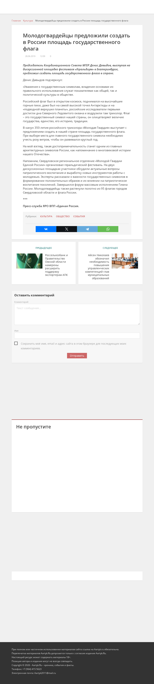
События (79, 216)
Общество (63, 216)
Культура (46, 216)
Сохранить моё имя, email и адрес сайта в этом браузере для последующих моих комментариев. (73, 344)
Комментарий (21, 301)
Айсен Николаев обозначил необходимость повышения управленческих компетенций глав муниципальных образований (97, 266)
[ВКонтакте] (46, 229)
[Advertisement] (77, 390)
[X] (66, 229)
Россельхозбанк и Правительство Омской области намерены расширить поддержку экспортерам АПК (56, 265)
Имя (16, 330)
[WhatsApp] (108, 229)
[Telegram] (87, 229)
